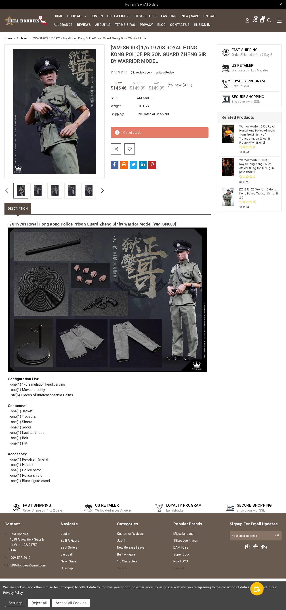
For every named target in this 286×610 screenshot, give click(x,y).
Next (102, 190)
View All (122, 568)
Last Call (169, 16)
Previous (6, 190)
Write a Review (165, 72)
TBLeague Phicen (185, 540)
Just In (97, 16)
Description (18, 208)
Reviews (84, 25)
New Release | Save (131, 547)
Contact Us (179, 25)
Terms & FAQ (125, 25)
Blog (161, 25)
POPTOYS (180, 561)
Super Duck (181, 554)
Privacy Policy (13, 592)
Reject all (39, 602)
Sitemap (67, 568)
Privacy (146, 25)
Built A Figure (118, 16)
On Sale (209, 16)
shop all (75, 16)
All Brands (63, 25)
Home (58, 16)
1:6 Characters (127, 561)
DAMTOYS (181, 547)
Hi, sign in (202, 25)
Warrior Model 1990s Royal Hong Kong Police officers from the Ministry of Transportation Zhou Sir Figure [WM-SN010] (257, 134)
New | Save (190, 16)
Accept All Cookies (71, 602)
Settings (16, 602)
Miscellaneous (183, 533)
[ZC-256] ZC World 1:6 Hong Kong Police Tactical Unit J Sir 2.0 (259, 193)
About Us (103, 25)
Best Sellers (146, 16)
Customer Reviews (130, 533)
